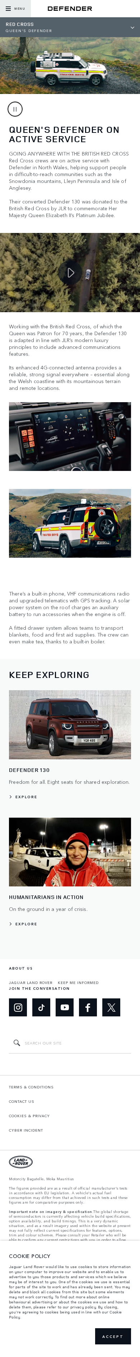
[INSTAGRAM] (18, 1007)
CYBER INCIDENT (26, 1130)
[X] (111, 1007)
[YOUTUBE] (65, 1007)
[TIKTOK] (41, 1007)
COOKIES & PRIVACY (29, 1115)
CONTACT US (21, 1101)
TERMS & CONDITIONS (31, 1086)
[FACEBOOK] (88, 1007)
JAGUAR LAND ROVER (30, 982)
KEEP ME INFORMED (78, 982)
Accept (113, 1336)
